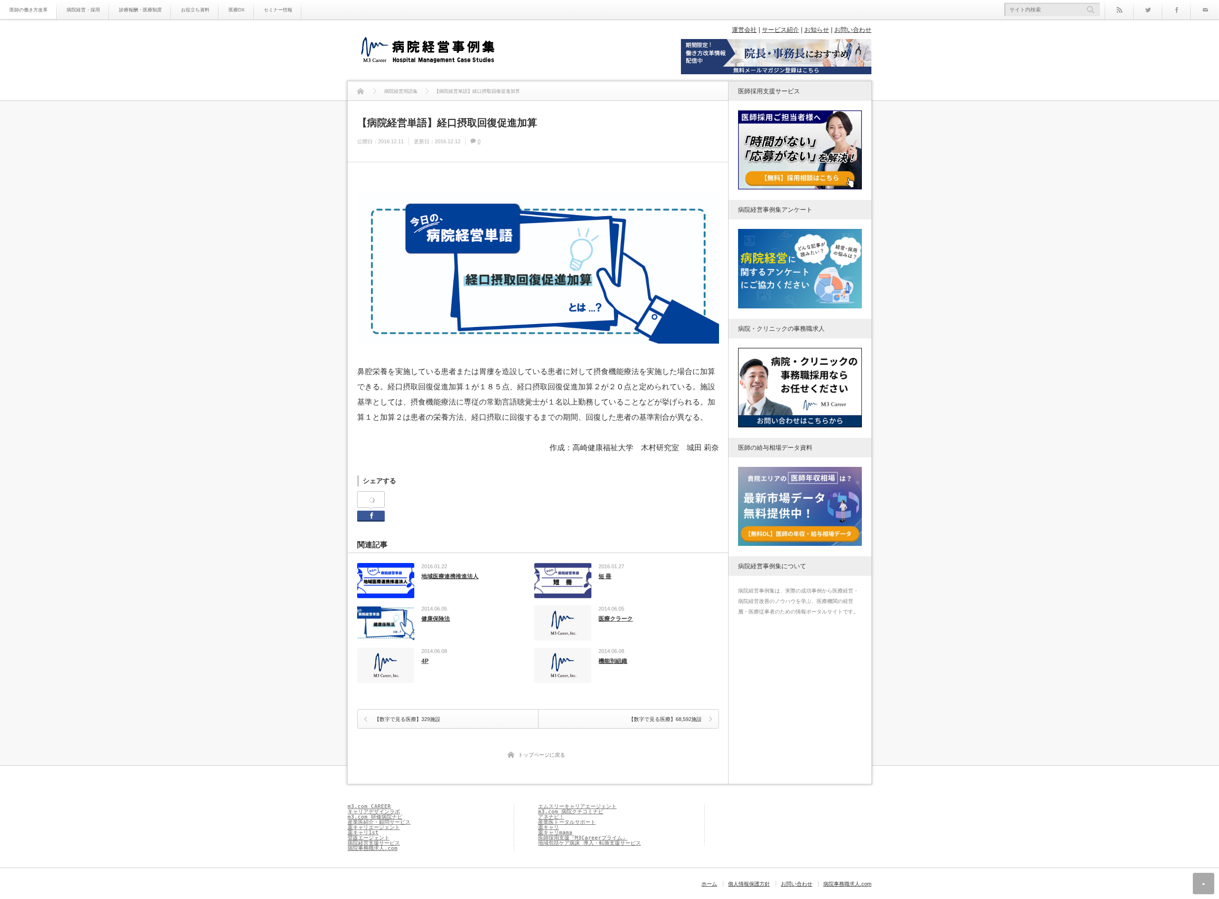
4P (425, 661)
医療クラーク (616, 618)
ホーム (709, 884)
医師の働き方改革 (29, 9)
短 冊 (605, 576)
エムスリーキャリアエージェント (577, 806)
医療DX (237, 9)
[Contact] (1204, 9)
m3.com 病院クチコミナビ (570, 812)
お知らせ (816, 29)
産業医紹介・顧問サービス (379, 822)
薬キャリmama (555, 833)
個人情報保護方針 (749, 884)
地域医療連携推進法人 (450, 576)
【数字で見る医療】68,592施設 (665, 719)
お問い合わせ (852, 29)
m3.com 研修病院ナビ (375, 817)
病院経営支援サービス (374, 843)
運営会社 (744, 29)
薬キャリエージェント (374, 827)
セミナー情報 (278, 9)
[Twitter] (1147, 9)
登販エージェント (369, 838)
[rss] (1119, 9)
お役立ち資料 (195, 9)
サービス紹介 (780, 29)
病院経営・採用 (83, 9)
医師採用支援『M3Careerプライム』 (583, 838)
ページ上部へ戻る (1203, 883)
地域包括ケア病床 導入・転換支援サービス (589, 843)
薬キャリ (548, 827)
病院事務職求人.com (373, 848)
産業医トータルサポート (567, 822)
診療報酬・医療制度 (140, 9)
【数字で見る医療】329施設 (407, 719)
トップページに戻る (541, 755)
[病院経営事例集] (427, 51)
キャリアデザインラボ (374, 812)
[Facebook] (1176, 9)
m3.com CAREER (369, 806)
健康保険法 (435, 618)
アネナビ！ (551, 817)
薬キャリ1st (363, 833)
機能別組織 (613, 661)
